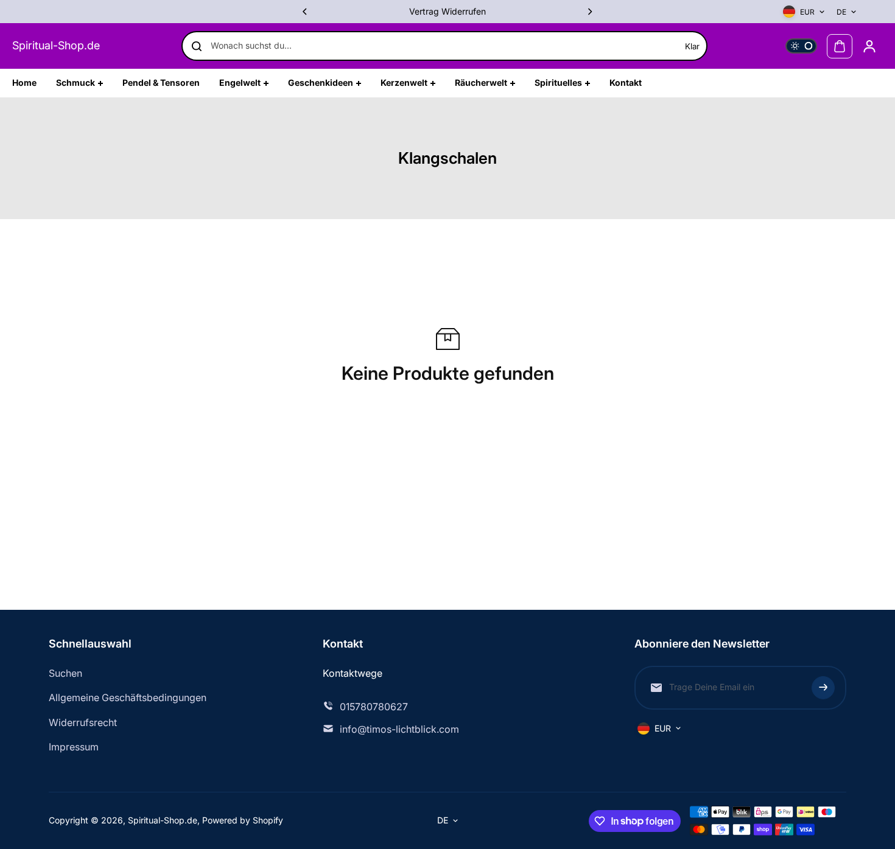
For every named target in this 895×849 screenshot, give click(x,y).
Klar (692, 46)
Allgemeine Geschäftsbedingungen (127, 697)
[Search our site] (197, 46)
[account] (869, 46)
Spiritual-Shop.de (56, 45)
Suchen (65, 673)
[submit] (823, 687)
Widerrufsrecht (83, 722)
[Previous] (305, 11)
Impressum (74, 747)
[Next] (589, 11)
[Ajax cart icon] (839, 46)
